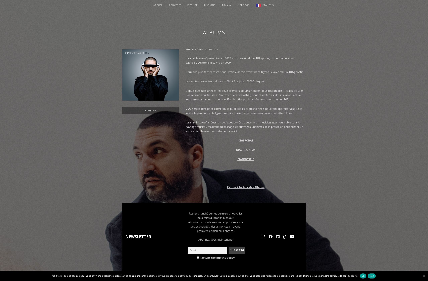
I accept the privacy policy (217, 257)
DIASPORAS (245, 140)
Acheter (150, 110)
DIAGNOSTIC (245, 159)
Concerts (175, 5)
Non (371, 275)
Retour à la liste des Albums (245, 187)
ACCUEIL (158, 5)
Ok (363, 275)
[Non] (423, 276)
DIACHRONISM (245, 150)
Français (268, 5)
